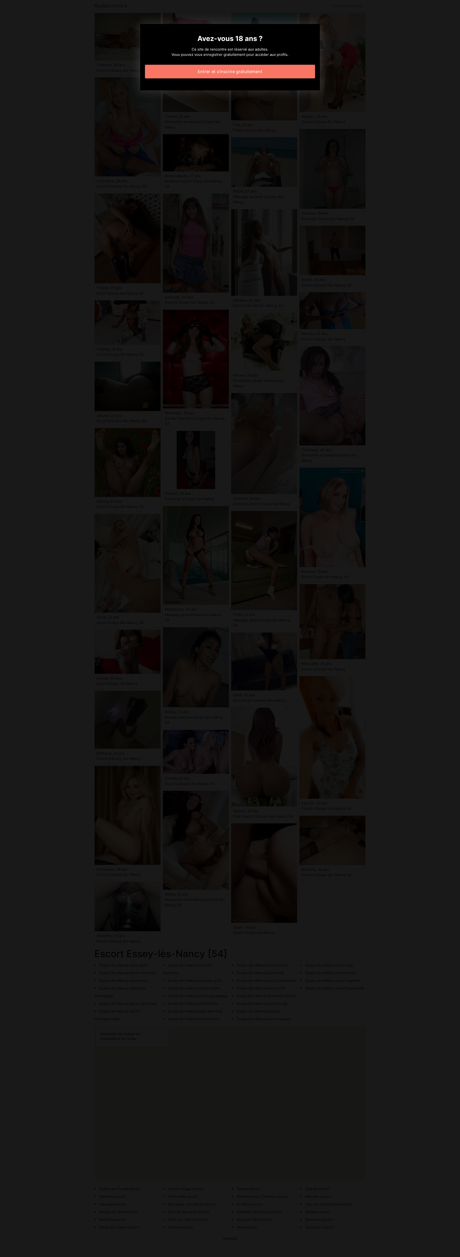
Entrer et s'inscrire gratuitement (230, 71)
